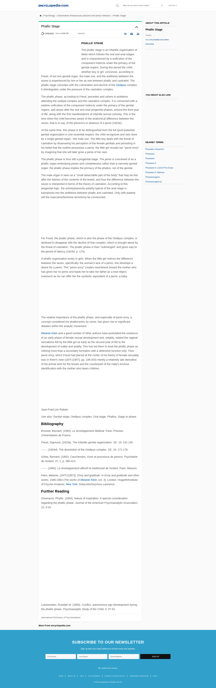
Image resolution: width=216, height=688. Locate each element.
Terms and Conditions (139, 676)
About (157, 40)
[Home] (53, 5)
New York (71, 484)
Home (61, 676)
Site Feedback (94, 676)
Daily (155, 676)
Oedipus (121, 85)
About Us (72, 676)
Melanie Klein (49, 333)
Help (82, 676)
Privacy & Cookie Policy (115, 676)
